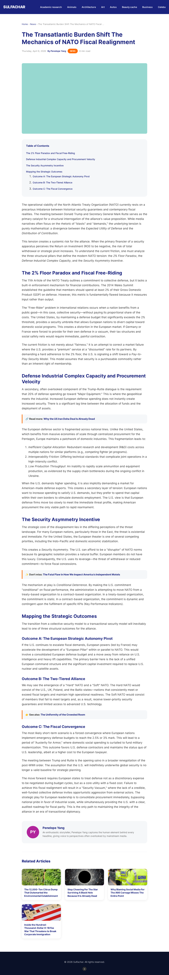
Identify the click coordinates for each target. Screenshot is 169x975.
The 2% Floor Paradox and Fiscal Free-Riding (50, 153)
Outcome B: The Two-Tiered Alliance (52, 182)
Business (147, 7)
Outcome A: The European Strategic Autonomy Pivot (61, 176)
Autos (113, 7)
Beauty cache (129, 7)
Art (103, 7)
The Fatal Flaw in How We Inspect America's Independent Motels (81, 574)
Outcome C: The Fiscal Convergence (52, 188)
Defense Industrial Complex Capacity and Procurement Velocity (60, 159)
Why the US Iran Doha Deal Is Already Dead (69, 418)
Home (25, 24)
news (72, 51)
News (33, 24)
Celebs (162, 7)
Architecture (89, 7)
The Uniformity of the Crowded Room (63, 714)
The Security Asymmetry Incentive (45, 165)
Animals (71, 7)
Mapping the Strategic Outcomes (44, 171)
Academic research (51, 7)
